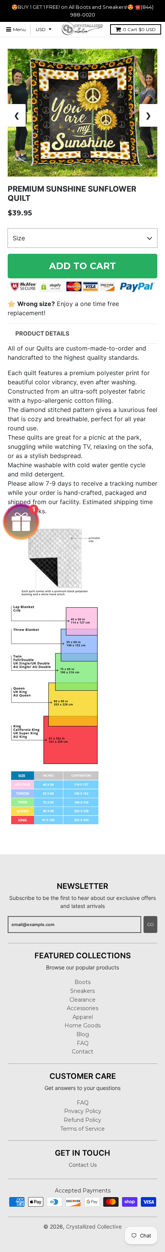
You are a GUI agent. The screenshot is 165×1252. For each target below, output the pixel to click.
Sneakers (82, 990)
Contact (82, 1051)
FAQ (83, 1043)
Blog (82, 1034)
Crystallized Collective (94, 1226)
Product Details (42, 333)
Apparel (83, 1017)
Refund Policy (82, 1119)
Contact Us (83, 1164)
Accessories (82, 1008)
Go (150, 924)
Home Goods (82, 1025)
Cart (139, 29)
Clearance (82, 999)
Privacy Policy (82, 1111)
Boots (82, 982)
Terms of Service (82, 1128)
